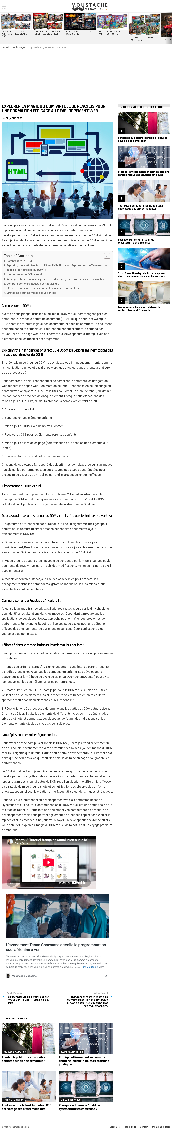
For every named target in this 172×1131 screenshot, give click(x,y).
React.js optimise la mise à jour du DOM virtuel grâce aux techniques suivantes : (55, 279)
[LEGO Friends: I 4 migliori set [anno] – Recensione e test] (112, 21)
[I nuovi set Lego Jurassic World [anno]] (144, 24)
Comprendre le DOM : (19, 261)
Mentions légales (161, 1127)
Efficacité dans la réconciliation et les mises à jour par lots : (43, 288)
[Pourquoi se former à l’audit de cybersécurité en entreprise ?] (86, 1086)
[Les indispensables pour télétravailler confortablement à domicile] (144, 292)
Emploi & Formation (13, 1100)
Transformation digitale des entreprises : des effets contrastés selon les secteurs (142, 275)
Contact (144, 1127)
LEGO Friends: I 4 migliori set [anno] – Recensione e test (111, 33)
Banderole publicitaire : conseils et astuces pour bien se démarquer (24, 1059)
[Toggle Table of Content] (105, 256)
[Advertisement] (86, 73)
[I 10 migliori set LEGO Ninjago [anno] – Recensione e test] (47, 21)
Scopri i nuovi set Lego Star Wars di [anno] (79, 33)
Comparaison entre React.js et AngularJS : (32, 283)
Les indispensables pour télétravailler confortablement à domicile (140, 308)
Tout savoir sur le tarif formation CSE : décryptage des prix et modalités (27, 1107)
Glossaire (114, 1127)
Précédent (1, 28)
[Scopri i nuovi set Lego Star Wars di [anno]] (80, 21)
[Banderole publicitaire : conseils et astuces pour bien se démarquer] (29, 1038)
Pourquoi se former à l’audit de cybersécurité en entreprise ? (79, 1107)
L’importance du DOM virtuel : (24, 274)
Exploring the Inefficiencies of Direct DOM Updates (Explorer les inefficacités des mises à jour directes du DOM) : (57, 267)
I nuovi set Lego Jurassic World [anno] (142, 39)
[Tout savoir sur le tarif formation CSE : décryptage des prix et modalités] (29, 1086)
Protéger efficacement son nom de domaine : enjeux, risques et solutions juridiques (84, 1061)
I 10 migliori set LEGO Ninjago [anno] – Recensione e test (47, 33)
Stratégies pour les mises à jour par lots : (31, 292)
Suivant (170, 28)
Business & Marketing (14, 1052)
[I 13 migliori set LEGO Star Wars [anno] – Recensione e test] (15, 21)
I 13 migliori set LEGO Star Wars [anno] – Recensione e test (14, 34)
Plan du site (130, 1127)
